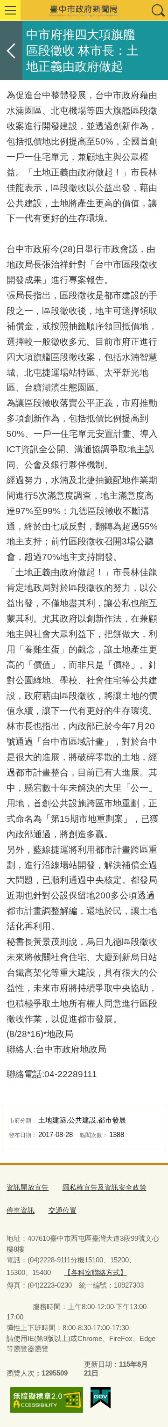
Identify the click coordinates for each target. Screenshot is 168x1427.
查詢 (157, 10)
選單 (10, 10)
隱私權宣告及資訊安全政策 (105, 1187)
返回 (11, 50)
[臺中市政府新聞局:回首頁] (84, 10)
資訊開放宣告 (28, 1187)
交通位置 (63, 1210)
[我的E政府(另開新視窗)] (101, 1398)
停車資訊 (21, 1210)
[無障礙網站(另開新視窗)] (46, 1400)
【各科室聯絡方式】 (95, 1272)
